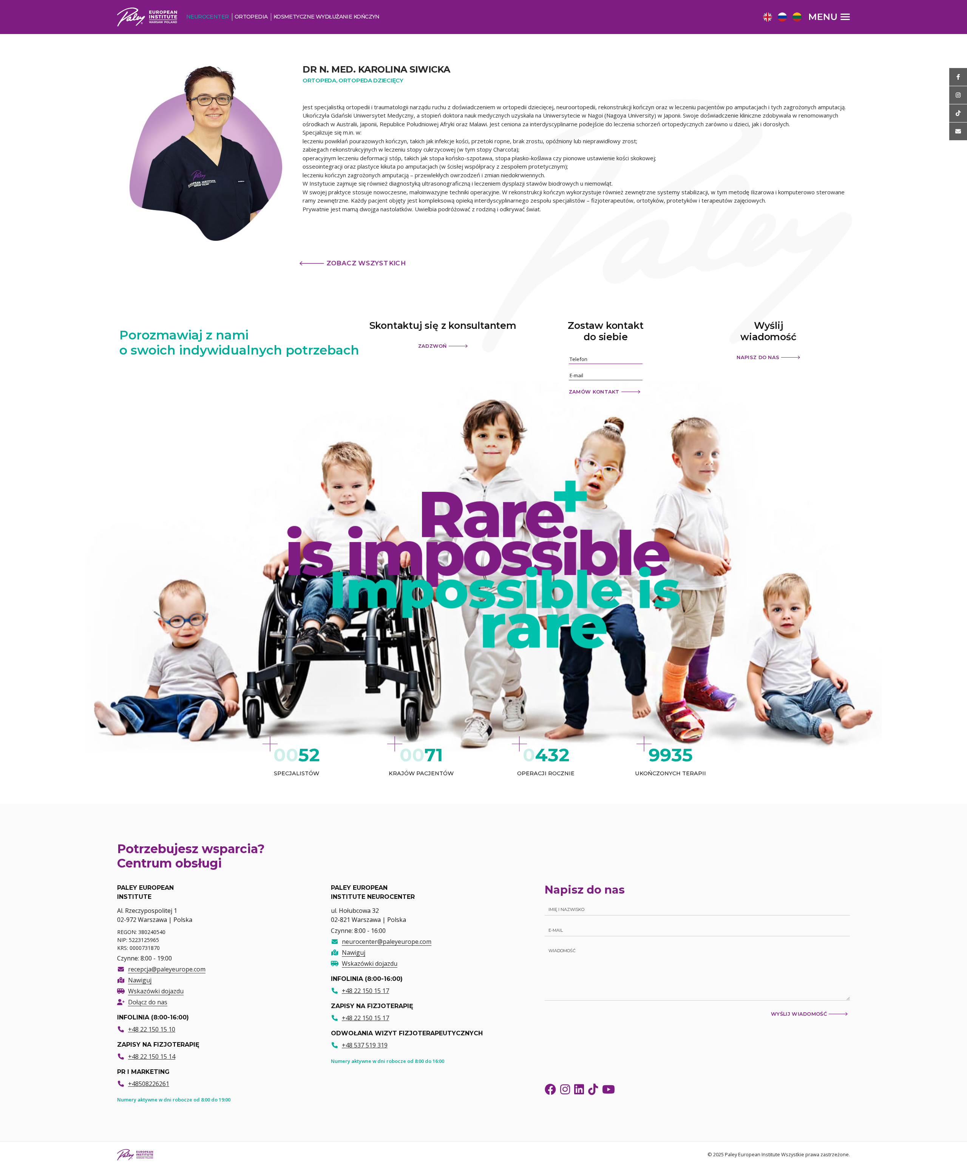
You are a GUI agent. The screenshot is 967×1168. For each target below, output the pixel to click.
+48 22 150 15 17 (365, 991)
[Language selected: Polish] (784, 17)
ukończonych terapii (670, 773)
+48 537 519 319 (365, 1045)
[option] (766, 18)
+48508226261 (148, 1084)
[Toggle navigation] (829, 17)
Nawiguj (139, 980)
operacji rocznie (546, 773)
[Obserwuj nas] (958, 95)
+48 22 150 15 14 (151, 1056)
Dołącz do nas (147, 1002)
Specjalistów (296, 773)
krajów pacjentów (421, 773)
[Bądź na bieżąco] (958, 77)
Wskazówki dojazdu (156, 991)
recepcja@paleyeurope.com (166, 969)
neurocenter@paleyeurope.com (386, 941)
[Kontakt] (958, 131)
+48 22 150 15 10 (151, 1029)
